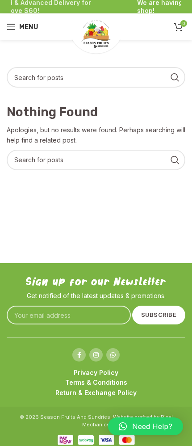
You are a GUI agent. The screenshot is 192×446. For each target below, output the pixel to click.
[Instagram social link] (96, 355)
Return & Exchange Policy (96, 392)
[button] (145, 426)
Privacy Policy (96, 372)
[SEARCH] (175, 77)
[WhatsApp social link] (113, 355)
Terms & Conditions (96, 382)
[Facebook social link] (79, 355)
